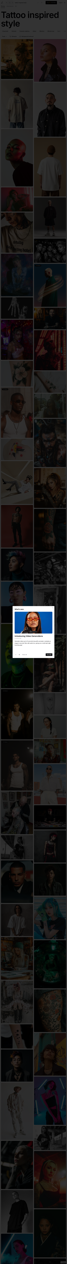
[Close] (53, 608)
